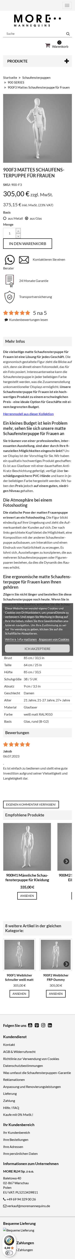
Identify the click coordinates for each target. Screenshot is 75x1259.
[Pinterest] (37, 1025)
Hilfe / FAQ (11, 1108)
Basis (7, 212)
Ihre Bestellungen (15, 1139)
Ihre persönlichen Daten (20, 1153)
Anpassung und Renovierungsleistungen (32, 1087)
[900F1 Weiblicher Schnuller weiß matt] (19, 955)
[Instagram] (43, 1025)
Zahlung (9, 1101)
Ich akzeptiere (37, 649)
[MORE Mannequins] (37, 20)
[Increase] (18, 230)
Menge (8, 224)
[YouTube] (30, 1025)
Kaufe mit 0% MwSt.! (18, 1114)
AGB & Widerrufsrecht (19, 1052)
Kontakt (9, 1044)
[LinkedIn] (50, 1025)
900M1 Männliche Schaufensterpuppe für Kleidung (27, 877)
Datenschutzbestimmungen (23, 1066)
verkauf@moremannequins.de (28, 1206)
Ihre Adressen (13, 1147)
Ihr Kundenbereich (16, 1132)
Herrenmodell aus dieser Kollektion (28, 414)
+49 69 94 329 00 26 (21, 1199)
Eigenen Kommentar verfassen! (31, 804)
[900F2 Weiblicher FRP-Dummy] (56, 955)
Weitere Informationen (21, 639)
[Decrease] (18, 235)
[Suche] (68, 33)
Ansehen (27, 895)
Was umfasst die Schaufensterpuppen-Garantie (37, 1073)
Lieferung (10, 1093)
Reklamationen (14, 1079)
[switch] (9, 1253)
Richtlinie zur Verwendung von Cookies (31, 1059)
